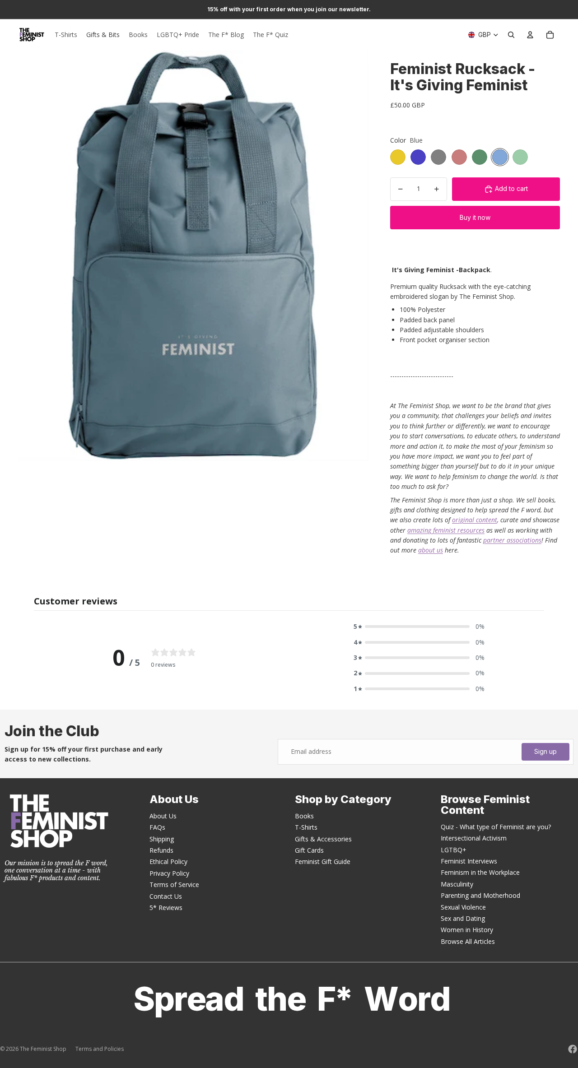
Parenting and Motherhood (480, 895)
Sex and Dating (463, 918)
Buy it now (475, 217)
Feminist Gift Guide (322, 861)
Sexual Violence (463, 907)
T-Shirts (306, 827)
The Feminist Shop (43, 1049)
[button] (419, 627)
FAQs (157, 827)
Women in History (467, 929)
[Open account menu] (530, 35)
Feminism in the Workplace (480, 872)
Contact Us (165, 896)
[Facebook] (572, 1049)
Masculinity (457, 884)
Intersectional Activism (474, 838)
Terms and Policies (99, 1049)
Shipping (161, 839)
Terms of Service (174, 884)
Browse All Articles (468, 941)
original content (474, 519)
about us (430, 550)
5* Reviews (165, 907)
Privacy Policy (169, 873)
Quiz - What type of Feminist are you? (496, 826)
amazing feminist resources (446, 530)
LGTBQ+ (453, 849)
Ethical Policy (168, 861)
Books (304, 816)
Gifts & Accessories (323, 839)
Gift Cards (309, 850)
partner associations (512, 540)
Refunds (161, 850)
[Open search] (511, 35)
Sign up (545, 751)
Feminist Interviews (469, 861)
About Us (163, 816)
